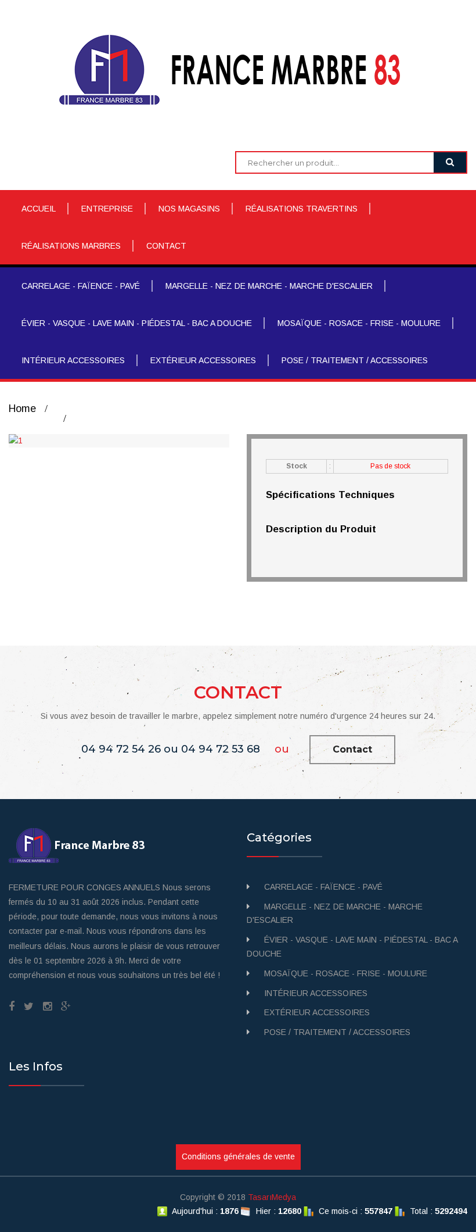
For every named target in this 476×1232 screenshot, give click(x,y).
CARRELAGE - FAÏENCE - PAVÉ (80, 286)
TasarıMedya (272, 1197)
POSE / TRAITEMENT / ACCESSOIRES (355, 360)
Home (22, 408)
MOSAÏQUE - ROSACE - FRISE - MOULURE (359, 323)
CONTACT (166, 245)
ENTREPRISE (107, 208)
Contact (352, 749)
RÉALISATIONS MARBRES (71, 245)
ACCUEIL (38, 208)
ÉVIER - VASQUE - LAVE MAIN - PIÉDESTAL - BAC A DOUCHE (136, 323)
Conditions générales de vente (238, 1156)
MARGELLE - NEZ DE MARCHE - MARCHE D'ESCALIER (269, 286)
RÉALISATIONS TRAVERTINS (302, 208)
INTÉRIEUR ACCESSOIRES (73, 360)
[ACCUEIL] (238, 69)
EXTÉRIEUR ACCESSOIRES (203, 360)
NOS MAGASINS (189, 208)
